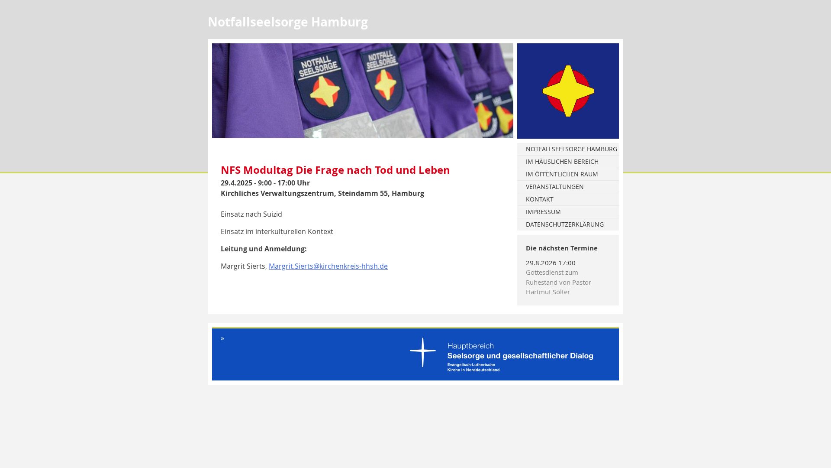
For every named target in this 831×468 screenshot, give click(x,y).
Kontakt (540, 199)
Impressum (543, 212)
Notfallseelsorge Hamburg (571, 149)
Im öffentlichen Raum (562, 174)
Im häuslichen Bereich (562, 161)
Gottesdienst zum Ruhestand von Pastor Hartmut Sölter (558, 282)
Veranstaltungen (555, 186)
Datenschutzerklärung (565, 224)
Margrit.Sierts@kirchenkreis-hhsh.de (328, 266)
